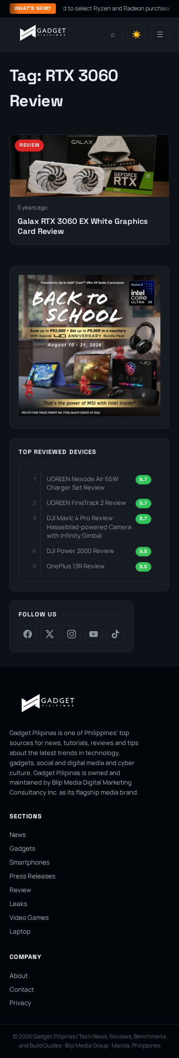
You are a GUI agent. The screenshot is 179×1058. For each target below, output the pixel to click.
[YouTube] (93, 634)
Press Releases (32, 876)
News (18, 834)
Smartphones (30, 862)
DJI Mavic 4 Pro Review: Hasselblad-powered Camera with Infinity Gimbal (89, 526)
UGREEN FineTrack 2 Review (86, 502)
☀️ (136, 34)
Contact (22, 989)
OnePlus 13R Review (76, 566)
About (19, 975)
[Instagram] (72, 634)
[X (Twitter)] (50, 634)
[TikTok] (115, 634)
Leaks (18, 903)
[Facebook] (28, 634)
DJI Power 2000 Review (80, 550)
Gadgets (22, 848)
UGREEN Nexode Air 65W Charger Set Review (82, 483)
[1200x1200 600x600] (89, 413)
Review (20, 890)
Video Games (29, 917)
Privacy (20, 1002)
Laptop (20, 931)
